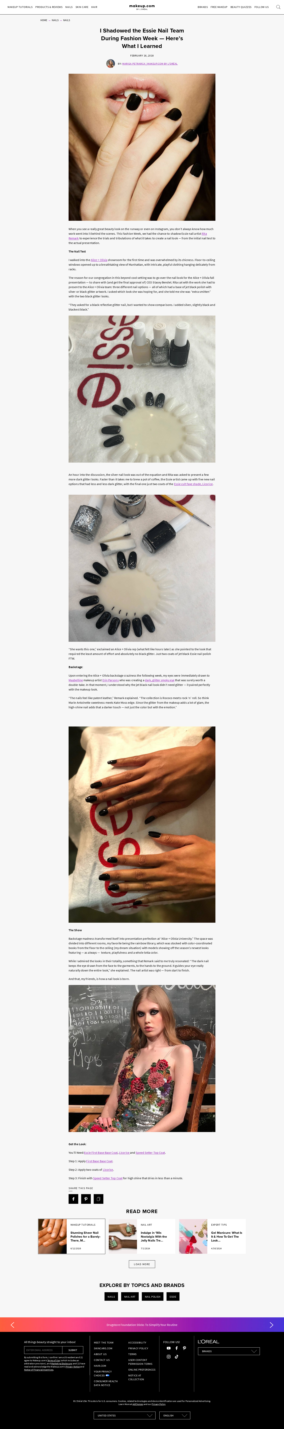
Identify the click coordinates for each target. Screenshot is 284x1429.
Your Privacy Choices (103, 1373)
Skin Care (82, 7)
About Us (100, 1354)
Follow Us (261, 7)
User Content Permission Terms (140, 1362)
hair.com (100, 1365)
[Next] (272, 1325)
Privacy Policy (138, 1348)
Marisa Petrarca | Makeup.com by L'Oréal (150, 63)
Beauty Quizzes (241, 7)
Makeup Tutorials (20, 7)
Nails (69, 7)
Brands (203, 7)
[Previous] (12, 1325)
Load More (142, 1264)
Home (43, 20)
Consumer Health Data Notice (106, 1383)
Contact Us (102, 1360)
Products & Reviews (48, 7)
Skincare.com (103, 1348)
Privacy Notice (73, 1366)
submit (72, 1350)
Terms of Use (53, 1360)
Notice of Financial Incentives (38, 1369)
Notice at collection (136, 1377)
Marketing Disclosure (61, 1363)
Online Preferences (141, 1369)
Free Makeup (219, 7)
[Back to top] (275, 1420)
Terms (132, 1354)
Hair (94, 7)
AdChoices (138, 1404)
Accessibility (137, 1342)
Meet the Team (104, 1342)
